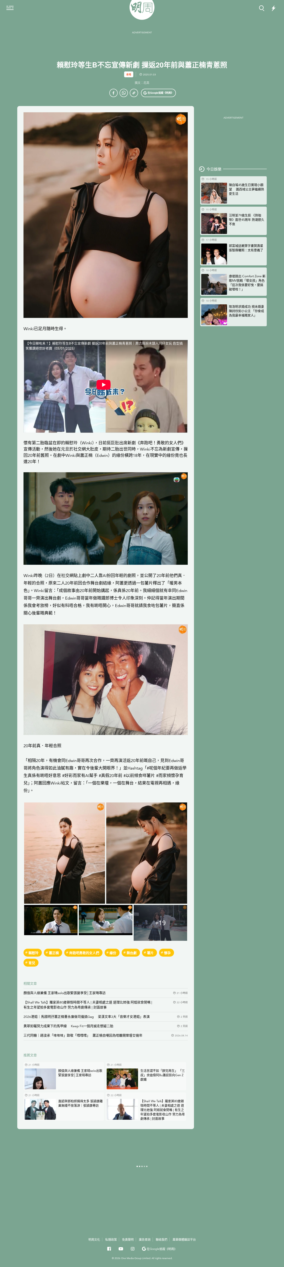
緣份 (113, 952)
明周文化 (94, 1239)
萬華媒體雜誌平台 (184, 1239)
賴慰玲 (71, 443)
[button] (158, 93)
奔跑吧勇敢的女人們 (84, 952)
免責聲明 (128, 1239)
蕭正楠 (54, 952)
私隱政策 (111, 1239)
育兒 (31, 962)
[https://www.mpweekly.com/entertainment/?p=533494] (134, 93)
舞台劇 (132, 952)
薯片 (150, 952)
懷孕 (167, 952)
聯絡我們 (161, 1239)
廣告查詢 (145, 1239)
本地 (128, 74)
